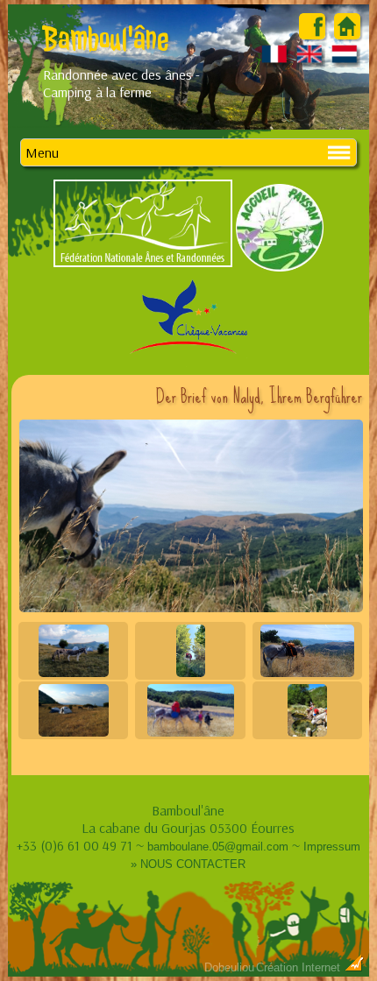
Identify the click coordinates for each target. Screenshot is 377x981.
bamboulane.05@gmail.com (217, 846)
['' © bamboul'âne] (190, 516)
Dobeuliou (229, 967)
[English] (310, 62)
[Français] (275, 62)
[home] (347, 34)
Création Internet (300, 967)
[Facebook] (312, 34)
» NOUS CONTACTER (188, 864)
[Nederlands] (345, 62)
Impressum (331, 846)
